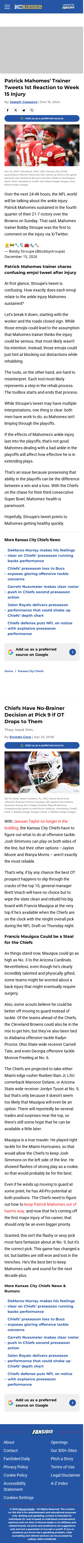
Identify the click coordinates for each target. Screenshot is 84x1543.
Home (8, 671)
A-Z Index (59, 1483)
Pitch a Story (62, 1458)
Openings (59, 1442)
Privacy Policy (16, 1467)
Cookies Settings (19, 1497)
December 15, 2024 (20, 256)
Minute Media (26, 1509)
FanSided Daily (17, 1458)
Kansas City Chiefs (30, 671)
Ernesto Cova (20, 737)
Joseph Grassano (23, 102)
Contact (11, 1450)
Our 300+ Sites (64, 1450)
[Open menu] (7, 6)
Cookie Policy (15, 1475)
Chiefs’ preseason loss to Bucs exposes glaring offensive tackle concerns (38, 573)
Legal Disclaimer (65, 1475)
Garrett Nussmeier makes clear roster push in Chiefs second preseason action (43, 592)
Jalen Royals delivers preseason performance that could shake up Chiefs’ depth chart (39, 610)
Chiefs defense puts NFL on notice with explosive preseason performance (40, 628)
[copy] (32, 110)
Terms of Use (63, 1467)
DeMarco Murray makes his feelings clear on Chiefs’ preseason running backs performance (41, 555)
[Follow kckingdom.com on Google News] (72, 652)
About (9, 1442)
